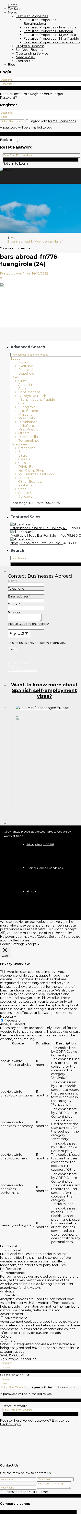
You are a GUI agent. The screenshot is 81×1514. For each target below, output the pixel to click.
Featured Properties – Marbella (48, 31)
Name (13, 581)
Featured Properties (32, 16)
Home (12, 5)
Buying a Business (30, 46)
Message (15, 612)
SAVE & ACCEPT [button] (12, 1355)
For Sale (14, 9)
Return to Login (15, 163)
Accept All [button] (33, 944)
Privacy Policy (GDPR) (40, 844)
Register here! (11, 1420)
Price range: (19, 503)
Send (40, 1495)
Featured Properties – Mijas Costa (50, 35)
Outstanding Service (32, 53)
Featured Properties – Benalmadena (41, 22)
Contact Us (24, 61)
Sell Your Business (30, 50)
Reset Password (40, 159)
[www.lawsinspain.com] (42, 708)
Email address (19, 596)
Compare (38, 1511)
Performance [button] (10, 1269)
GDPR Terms (38, 1492)
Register (40, 133)
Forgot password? (37, 1420)
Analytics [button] (7, 1291)
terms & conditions (62, 121)
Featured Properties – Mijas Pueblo (51, 38)
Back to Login (10, 140)
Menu (12, 12)
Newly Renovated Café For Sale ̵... (36, 543)
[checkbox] (2, 1491)
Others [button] (5, 1336)
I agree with (52, 121)
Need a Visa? (25, 57)
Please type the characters (28, 624)
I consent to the (26, 1492)
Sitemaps (33, 891)
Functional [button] (8, 1246)
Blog (11, 65)
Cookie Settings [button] (12, 944)
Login (41, 88)
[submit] (9, 572)
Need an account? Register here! (26, 94)
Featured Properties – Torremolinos (52, 42)
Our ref (14, 604)
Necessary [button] (8, 1016)
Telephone (16, 588)
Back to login (62, 1420)
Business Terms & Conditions (45, 867)
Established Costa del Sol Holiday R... (38, 528)
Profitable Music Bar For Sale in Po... (38, 535)
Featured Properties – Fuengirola (50, 27)
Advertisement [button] (11, 1314)
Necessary (12, 1020)
